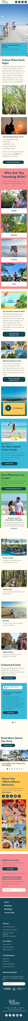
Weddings (8, 909)
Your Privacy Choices (9, 1007)
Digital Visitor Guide (8, 947)
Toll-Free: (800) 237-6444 (10, 930)
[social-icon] (16, 2)
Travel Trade (9, 913)
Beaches (6, 621)
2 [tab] (15, 722)
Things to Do (7, 589)
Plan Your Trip (6, 944)
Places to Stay (8, 558)
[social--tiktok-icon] (11, 796)
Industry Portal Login (8, 966)
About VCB (6, 958)
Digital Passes (8, 652)
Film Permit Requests (9, 964)
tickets (16, 154)
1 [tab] (11, 439)
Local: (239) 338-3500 (9, 926)
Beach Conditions (7, 949)
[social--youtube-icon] (15, 796)
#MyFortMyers (6, 792)
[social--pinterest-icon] (19, 796)
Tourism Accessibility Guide (14, 1009)
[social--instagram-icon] (7, 796)
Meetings (8, 906)
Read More (14, 528)
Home (6, 902)
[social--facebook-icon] (3, 796)
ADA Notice (6, 961)
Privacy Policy (21, 1007)
